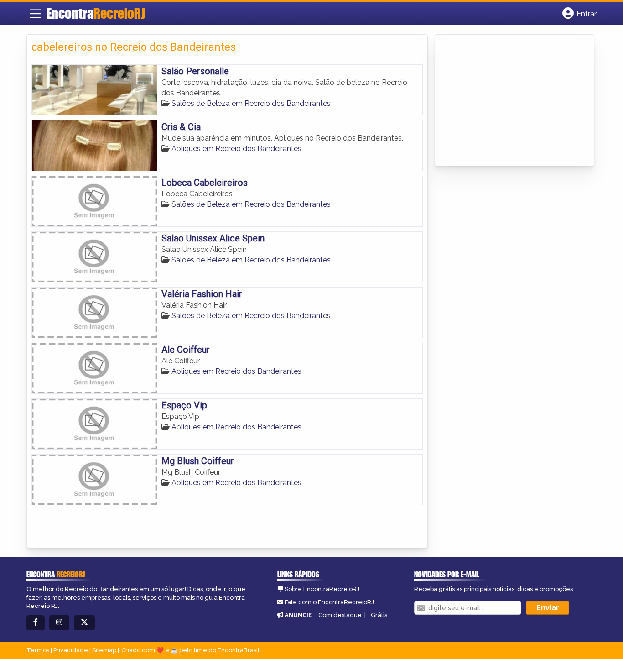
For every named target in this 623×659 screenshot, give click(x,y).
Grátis (379, 615)
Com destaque (340, 615)
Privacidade (70, 650)
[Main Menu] (35, 14)
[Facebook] (35, 622)
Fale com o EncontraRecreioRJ (329, 602)
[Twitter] (84, 622)
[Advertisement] (508, 101)
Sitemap (104, 650)
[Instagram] (59, 622)
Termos (37, 650)
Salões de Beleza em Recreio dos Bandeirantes (251, 103)
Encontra (96, 13)
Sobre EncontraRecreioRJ (322, 589)
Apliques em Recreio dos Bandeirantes (236, 148)
